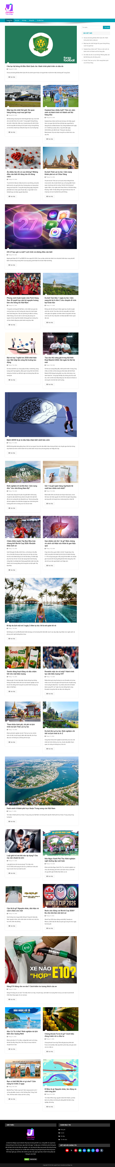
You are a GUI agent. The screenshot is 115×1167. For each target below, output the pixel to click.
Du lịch (17, 20)
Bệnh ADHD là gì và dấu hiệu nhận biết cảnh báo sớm (28, 440)
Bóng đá (31, 20)
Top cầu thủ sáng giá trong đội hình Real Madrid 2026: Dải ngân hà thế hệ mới (60, 360)
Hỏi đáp (24, 20)
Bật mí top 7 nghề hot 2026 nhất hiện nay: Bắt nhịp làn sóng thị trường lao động (22, 360)
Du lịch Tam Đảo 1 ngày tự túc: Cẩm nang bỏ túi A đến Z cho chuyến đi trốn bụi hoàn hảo (60, 300)
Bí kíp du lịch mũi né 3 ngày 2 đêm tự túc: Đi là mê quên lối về (32, 626)
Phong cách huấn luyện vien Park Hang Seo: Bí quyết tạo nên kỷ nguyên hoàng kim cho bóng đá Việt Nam (23, 300)
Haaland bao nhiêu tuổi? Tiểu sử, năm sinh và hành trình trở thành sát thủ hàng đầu (60, 112)
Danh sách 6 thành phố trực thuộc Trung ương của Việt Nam (31, 808)
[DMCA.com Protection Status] (30, 1159)
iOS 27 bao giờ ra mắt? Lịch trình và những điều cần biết (29, 252)
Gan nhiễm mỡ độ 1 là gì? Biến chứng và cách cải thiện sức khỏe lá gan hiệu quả (60, 543)
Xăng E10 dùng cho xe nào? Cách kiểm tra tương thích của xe (32, 986)
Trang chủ (9, 20)
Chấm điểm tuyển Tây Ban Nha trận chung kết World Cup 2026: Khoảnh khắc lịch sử (21, 543)
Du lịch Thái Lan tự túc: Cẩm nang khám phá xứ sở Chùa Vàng (96, 61)
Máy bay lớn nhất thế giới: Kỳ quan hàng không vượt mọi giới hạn (97, 44)
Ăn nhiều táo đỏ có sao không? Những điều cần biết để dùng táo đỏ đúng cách (22, 174)
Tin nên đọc (40, 20)
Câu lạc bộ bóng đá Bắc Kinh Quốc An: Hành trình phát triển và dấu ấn (35, 66)
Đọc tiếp (13, 77)
